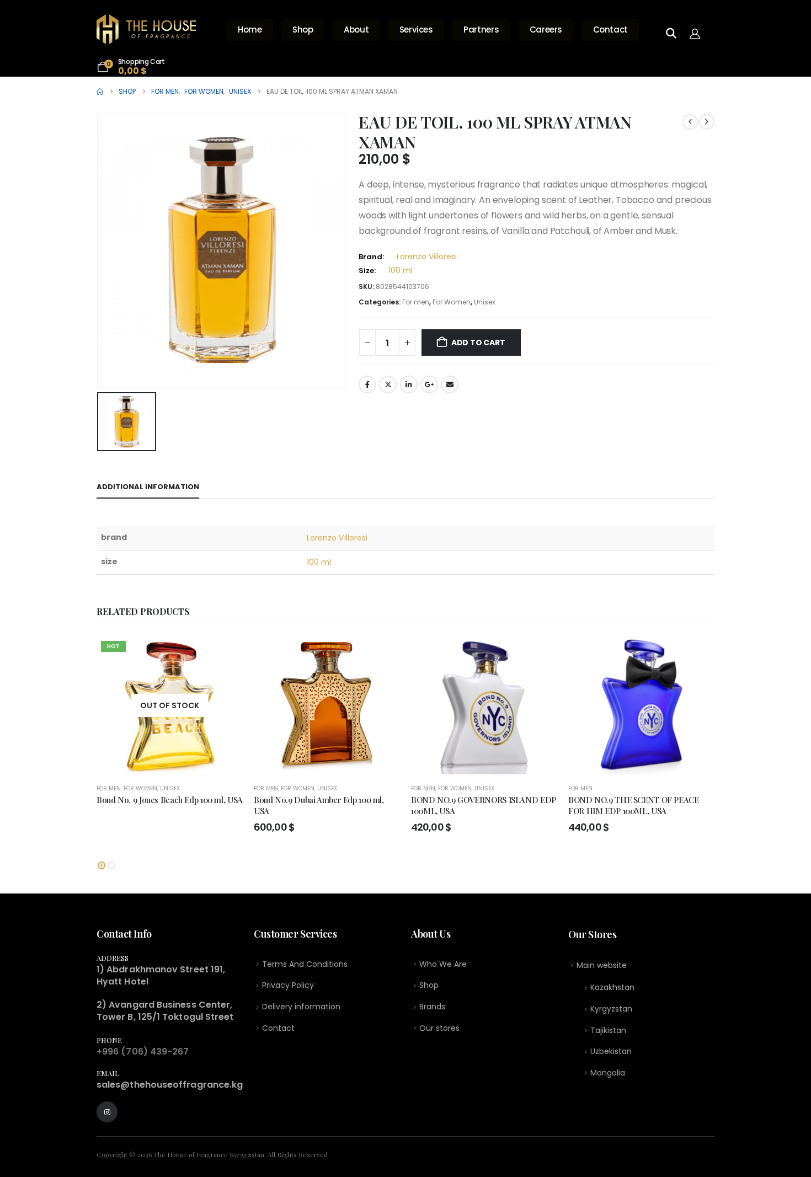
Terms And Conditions (305, 964)
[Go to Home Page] (100, 91)
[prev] (690, 122)
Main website (602, 965)
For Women (452, 302)
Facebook (367, 384)
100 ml (400, 270)
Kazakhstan (612, 987)
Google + (429, 384)
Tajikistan (608, 1030)
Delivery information (301, 1006)
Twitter (388, 384)
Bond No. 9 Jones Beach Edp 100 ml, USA (170, 799)
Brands (432, 1006)
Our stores (439, 1028)
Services (416, 29)
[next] (706, 122)
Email (449, 384)
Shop (302, 29)
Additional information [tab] (148, 487)
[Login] (698, 33)
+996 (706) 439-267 (143, 1051)
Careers (546, 29)
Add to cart (478, 342)
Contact (610, 29)
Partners (481, 29)
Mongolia (607, 1072)
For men (415, 302)
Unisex (484, 302)
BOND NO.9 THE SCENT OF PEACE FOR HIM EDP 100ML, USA (633, 805)
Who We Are (443, 964)
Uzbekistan (611, 1051)
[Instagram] (107, 1111)
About (356, 29)
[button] (101, 865)
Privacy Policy (288, 985)
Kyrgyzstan (611, 1008)
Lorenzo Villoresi (427, 256)
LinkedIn (409, 384)
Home (250, 29)
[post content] (170, 705)
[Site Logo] (146, 29)
